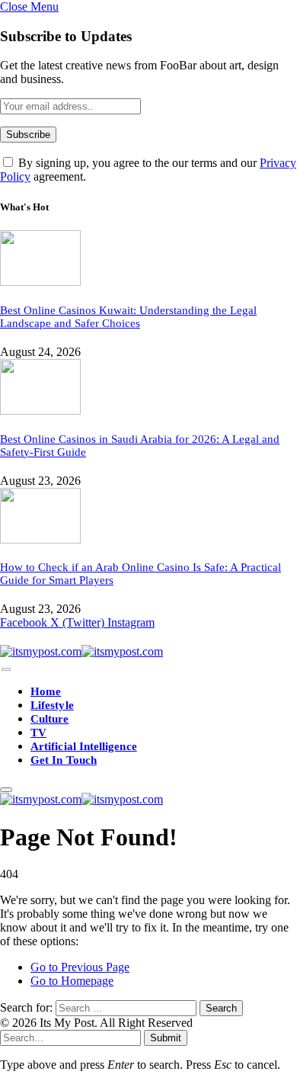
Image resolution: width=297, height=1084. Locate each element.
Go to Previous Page (79, 967)
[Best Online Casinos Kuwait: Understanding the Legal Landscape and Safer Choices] (40, 281)
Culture (49, 719)
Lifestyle (52, 705)
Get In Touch (63, 760)
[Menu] (6, 670)
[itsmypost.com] (81, 651)
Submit (165, 1038)
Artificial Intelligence (83, 746)
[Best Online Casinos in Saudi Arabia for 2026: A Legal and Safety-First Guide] (40, 410)
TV (38, 732)
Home (45, 691)
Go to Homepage (71, 980)
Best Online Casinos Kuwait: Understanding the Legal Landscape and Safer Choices (128, 316)
